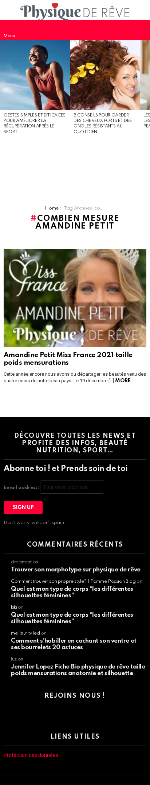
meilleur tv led (25, 633)
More (122, 380)
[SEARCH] (140, 29)
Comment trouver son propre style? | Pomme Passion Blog (73, 581)
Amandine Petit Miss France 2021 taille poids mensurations (68, 359)
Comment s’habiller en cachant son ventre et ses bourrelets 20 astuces (74, 644)
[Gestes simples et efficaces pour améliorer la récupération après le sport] (35, 75)
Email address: (22, 487)
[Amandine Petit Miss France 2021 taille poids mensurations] (75, 298)
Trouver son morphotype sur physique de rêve (76, 570)
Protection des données (31, 755)
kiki (14, 607)
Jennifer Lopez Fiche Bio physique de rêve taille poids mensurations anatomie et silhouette (78, 670)
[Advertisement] (35, 166)
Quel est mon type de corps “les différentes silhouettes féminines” (72, 592)
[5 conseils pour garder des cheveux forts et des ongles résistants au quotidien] (105, 75)
